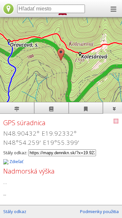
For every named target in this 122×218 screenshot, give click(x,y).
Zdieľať (15, 161)
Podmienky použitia (99, 211)
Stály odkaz (14, 211)
